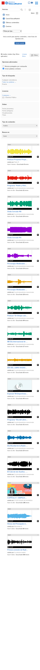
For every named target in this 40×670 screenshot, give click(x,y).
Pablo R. (16, 162)
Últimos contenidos (12, 22)
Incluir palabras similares (12, 69)
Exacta (4, 84)
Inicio (7, 15)
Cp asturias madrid (19, 552)
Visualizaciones (7, 113)
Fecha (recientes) (7, 108)
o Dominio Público (9, 97)
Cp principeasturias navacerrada (24, 188)
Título (4, 115)
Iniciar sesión (20, 43)
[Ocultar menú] (34, 13)
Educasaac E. (18, 526)
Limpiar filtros (24, 55)
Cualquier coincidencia (9, 80)
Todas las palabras (8, 82)
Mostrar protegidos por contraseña (15, 66)
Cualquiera (5, 95)
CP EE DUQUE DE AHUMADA (23, 500)
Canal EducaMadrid (13, 18)
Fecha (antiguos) (7, 111)
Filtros (36, 55)
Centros (8, 26)
